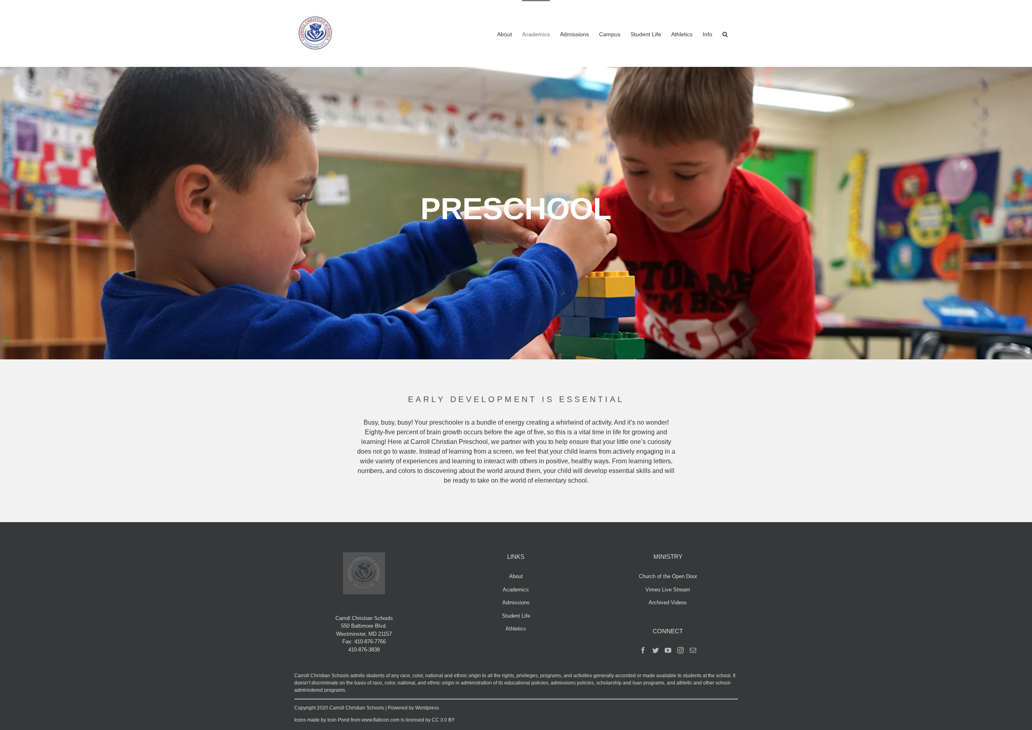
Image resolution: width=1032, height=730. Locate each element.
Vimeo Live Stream (667, 590)
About (516, 576)
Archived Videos (668, 602)
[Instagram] (680, 650)
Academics (516, 590)
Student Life (516, 616)
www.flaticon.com (380, 720)
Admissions (516, 602)
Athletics (516, 629)
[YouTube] (668, 650)
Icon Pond (338, 720)
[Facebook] (643, 650)
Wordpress (427, 708)
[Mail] (693, 650)
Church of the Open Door (668, 576)
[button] (725, 33)
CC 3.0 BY (443, 720)
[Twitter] (655, 650)
